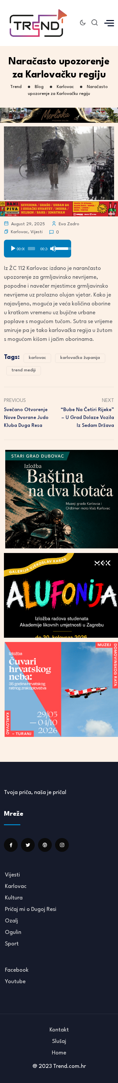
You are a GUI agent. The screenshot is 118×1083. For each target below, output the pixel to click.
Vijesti (36, 232)
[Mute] (53, 248)
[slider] (31, 248)
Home (59, 1053)
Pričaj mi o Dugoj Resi (30, 909)
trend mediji (23, 370)
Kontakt (59, 1030)
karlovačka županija (80, 358)
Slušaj (59, 1041)
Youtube (15, 981)
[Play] (13, 248)
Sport (12, 944)
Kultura (14, 898)
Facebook (17, 970)
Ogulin (13, 932)
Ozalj (11, 921)
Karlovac (19, 232)
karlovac (37, 358)
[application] (37, 246)
